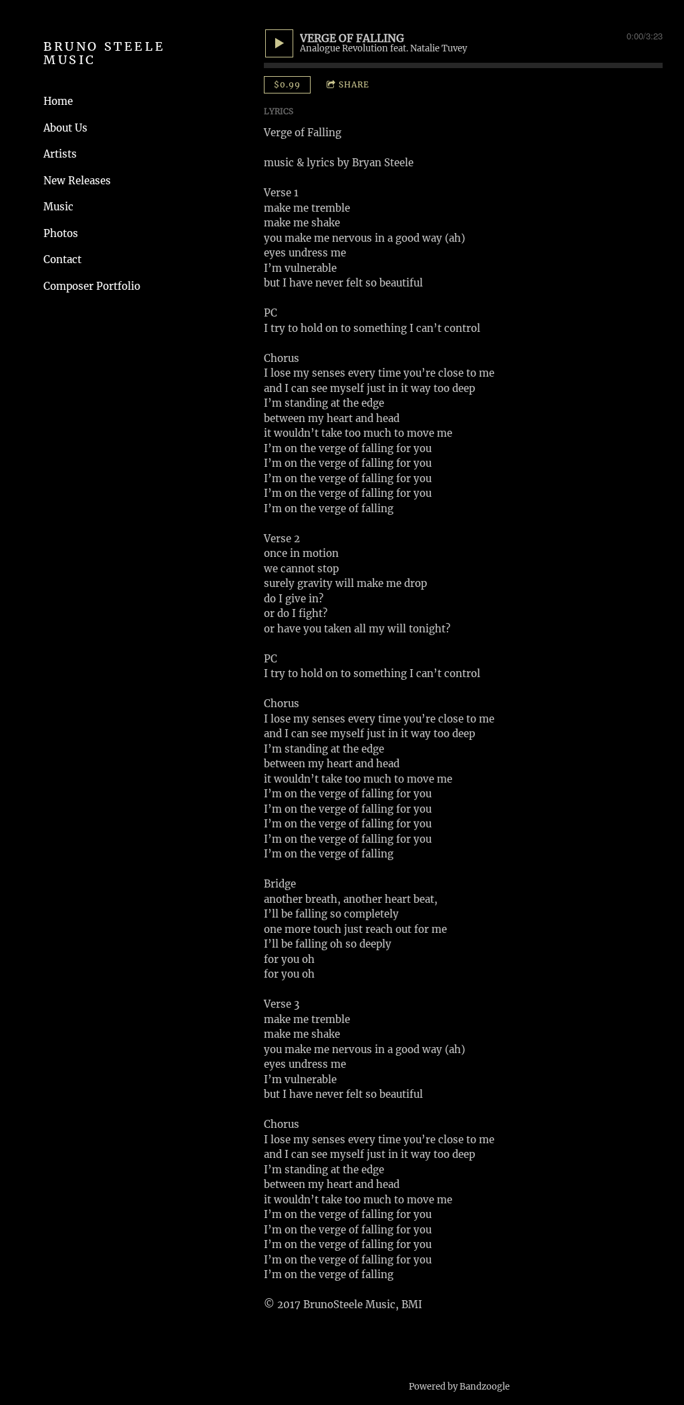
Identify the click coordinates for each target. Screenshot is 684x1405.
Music (58, 206)
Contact (62, 259)
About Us (65, 128)
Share (354, 84)
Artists (60, 154)
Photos (60, 233)
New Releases (77, 180)
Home (58, 101)
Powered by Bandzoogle (459, 1387)
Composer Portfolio (91, 286)
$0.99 (287, 84)
